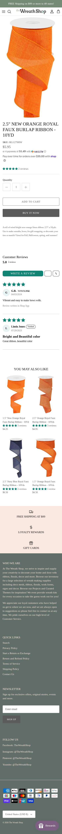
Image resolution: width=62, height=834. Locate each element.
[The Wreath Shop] (31, 11)
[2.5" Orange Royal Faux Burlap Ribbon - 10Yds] (46, 394)
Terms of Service (11, 663)
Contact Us (8, 674)
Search (6, 642)
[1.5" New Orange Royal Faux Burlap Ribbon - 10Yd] (16, 394)
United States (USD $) (16, 814)
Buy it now (31, 213)
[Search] (11, 11)
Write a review (23, 273)
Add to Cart (31, 201)
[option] (31, 67)
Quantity (7, 180)
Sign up (11, 719)
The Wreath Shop (16, 822)
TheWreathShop (22, 745)
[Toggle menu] (3, 11)
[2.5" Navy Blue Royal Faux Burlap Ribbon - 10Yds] (16, 458)
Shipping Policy (11, 669)
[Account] (51, 11)
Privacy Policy (10, 648)
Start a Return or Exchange (16, 653)
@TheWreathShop (22, 758)
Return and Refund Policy (16, 658)
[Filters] (47, 273)
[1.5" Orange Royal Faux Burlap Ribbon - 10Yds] (46, 458)
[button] (31, 151)
